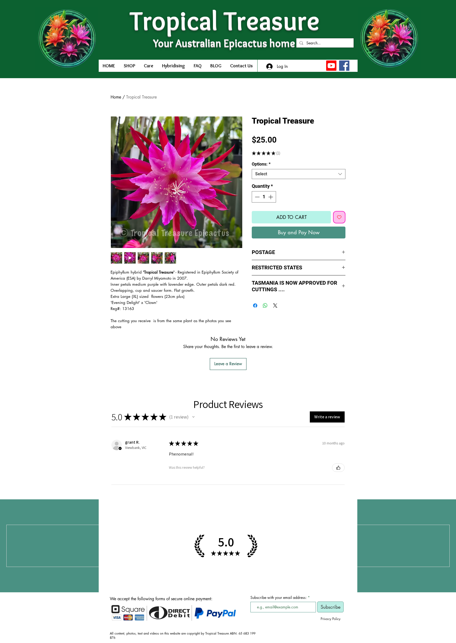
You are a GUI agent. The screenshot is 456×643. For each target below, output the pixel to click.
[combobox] (298, 174)
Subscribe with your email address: (278, 597)
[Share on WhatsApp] (265, 305)
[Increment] (271, 196)
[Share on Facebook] (255, 305)
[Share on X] (275, 305)
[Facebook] (344, 65)
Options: (261, 164)
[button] (193, 417)
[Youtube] (331, 65)
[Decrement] (257, 196)
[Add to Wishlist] (339, 217)
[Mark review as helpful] (338, 467)
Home (116, 97)
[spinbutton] (264, 196)
